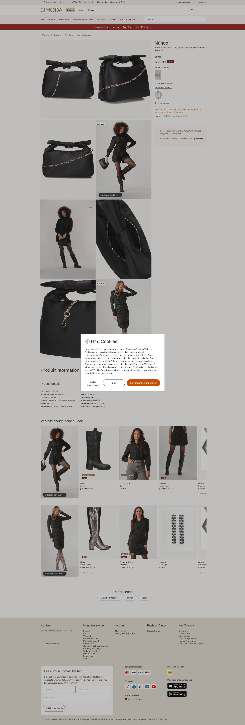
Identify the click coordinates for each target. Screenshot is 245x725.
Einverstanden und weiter (143, 383)
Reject (114, 383)
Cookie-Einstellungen (93, 383)
